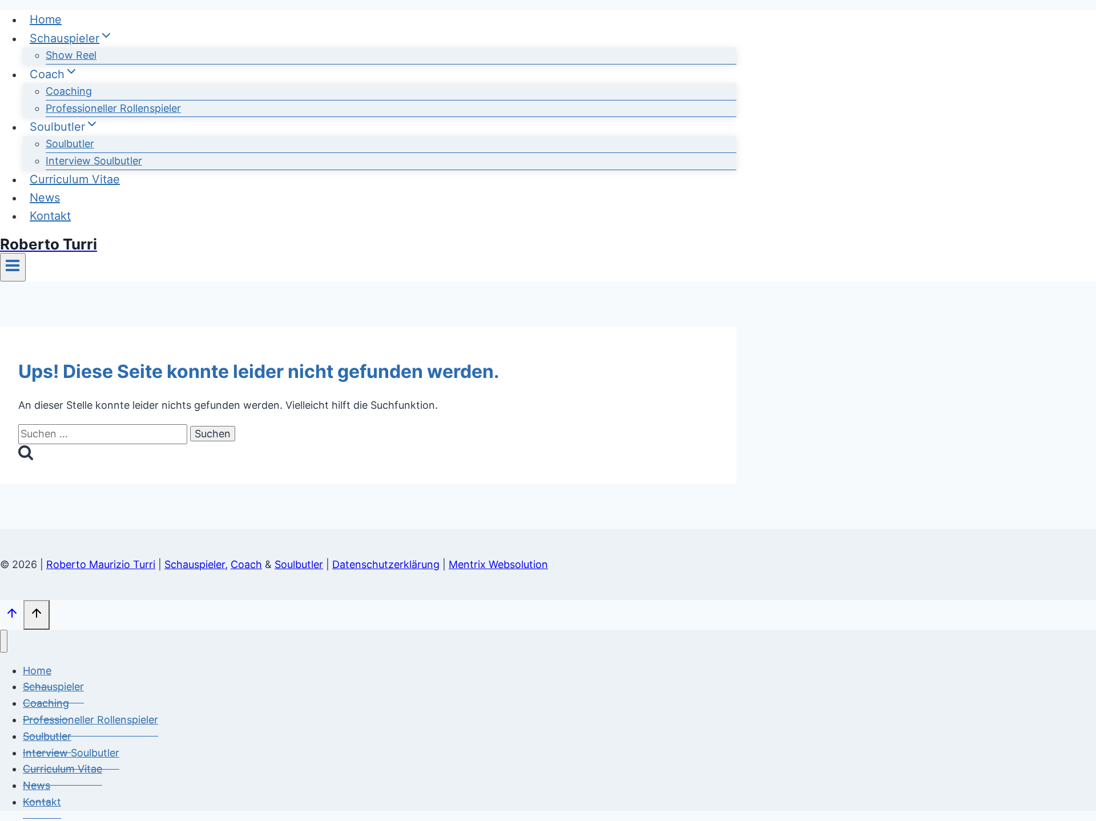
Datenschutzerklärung (386, 564)
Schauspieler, (196, 564)
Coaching (69, 91)
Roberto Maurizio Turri (100, 564)
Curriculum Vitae (75, 179)
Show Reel (71, 55)
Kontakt (50, 216)
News (45, 197)
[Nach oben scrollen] (11, 615)
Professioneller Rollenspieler (113, 108)
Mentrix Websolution (498, 564)
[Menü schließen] (3, 641)
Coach (246, 564)
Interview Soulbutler (94, 161)
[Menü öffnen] (13, 267)
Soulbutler (70, 144)
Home (46, 19)
